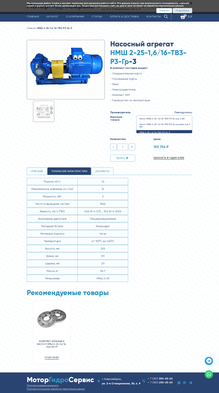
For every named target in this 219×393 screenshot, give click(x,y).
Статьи (97, 16)
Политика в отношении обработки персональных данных (56, 389)
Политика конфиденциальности (43, 385)
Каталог (52, 16)
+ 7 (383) (160, 378)
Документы (102, 171)
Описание (37, 171)
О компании (75, 16)
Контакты (153, 16)
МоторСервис (60, 379)
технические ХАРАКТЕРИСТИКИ (69, 171)
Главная (33, 16)
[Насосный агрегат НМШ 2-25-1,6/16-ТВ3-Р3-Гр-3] (66, 69)
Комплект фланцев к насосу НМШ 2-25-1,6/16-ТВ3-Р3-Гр (52, 344)
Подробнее (182, 10)
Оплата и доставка (124, 16)
